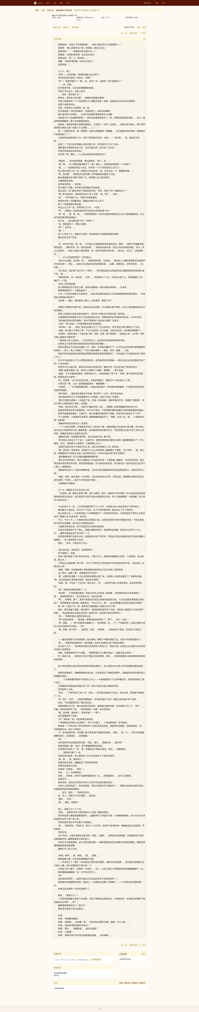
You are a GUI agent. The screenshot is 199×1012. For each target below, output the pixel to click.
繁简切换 (147, 3)
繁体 (144, 27)
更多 (143, 954)
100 (57, 960)
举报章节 (76, 27)
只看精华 (134, 983)
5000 (79, 960)
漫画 (61, 3)
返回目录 (134, 33)
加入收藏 (58, 27)
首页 (48, 3)
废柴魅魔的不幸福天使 (64, 10)
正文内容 (57, 39)
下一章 (142, 33)
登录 (163, 3)
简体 (138, 27)
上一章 (124, 33)
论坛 (68, 3)
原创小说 (50, 10)
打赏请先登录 (96, 959)
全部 (120, 983)
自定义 (85, 960)
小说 (54, 3)
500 (67, 960)
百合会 (40, 3)
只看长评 (142, 983)
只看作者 (127, 983)
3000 (73, 960)
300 (62, 960)
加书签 (67, 27)
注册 (156, 3)
